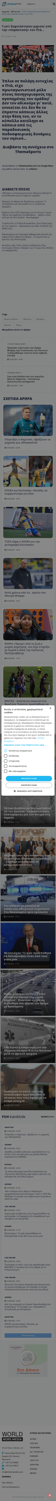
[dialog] (28, 750)
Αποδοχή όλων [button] (29, 778)
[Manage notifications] (50, 1495)
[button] (28, 745)
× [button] (50, 708)
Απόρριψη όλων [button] (29, 785)
